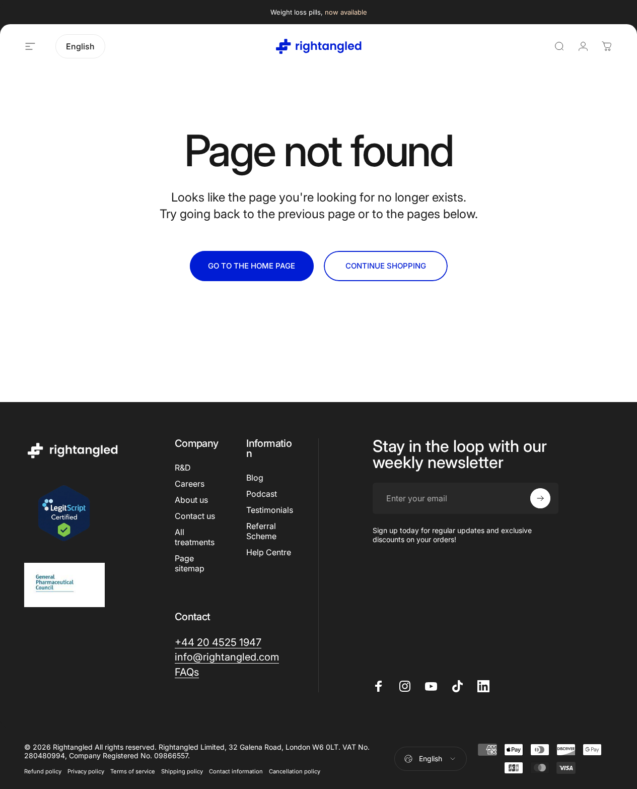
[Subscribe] (540, 498)
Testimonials (269, 510)
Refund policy (42, 771)
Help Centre (268, 552)
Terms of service (132, 771)
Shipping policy (182, 771)
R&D (183, 468)
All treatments (195, 537)
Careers (189, 484)
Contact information (236, 771)
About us (191, 500)
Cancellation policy (294, 771)
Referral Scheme (261, 531)
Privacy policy (85, 771)
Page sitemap (189, 563)
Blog (254, 478)
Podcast (261, 494)
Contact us (195, 516)
